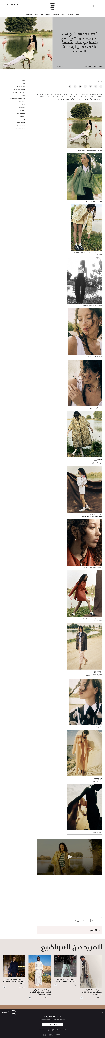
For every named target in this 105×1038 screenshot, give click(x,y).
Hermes (85, 921)
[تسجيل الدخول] (93, 6)
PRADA (88, 201)
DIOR (89, 408)
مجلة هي (79, 56)
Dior (93, 921)
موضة (77, 14)
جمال (63, 14)
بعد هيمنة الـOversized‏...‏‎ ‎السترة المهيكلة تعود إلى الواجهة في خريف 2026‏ (14, 981)
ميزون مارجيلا (95, 781)
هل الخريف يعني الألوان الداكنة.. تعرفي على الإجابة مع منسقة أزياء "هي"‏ (40, 992)
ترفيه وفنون (56, 14)
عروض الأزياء (70, 14)
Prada (99, 921)
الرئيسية (100, 66)
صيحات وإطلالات (88, 66)
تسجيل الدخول (52, 1024)
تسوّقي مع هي (29, 14)
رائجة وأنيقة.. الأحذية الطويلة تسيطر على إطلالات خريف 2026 (66, 980)
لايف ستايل (48, 14)
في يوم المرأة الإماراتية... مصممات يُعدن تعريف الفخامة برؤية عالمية (91, 992)
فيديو (36, 14)
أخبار (42, 14)
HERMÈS (86, 567)
